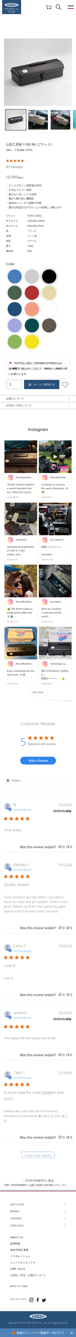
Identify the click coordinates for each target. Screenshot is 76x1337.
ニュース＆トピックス (22, 1262)
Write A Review (38, 761)
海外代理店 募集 (19, 1250)
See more (38, 692)
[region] (38, 1332)
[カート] (49, 7)
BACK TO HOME (18, 1286)
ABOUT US (16, 1237)
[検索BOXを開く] (58, 7)
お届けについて (15, 398)
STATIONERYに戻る (39, 1180)
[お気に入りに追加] (65, 385)
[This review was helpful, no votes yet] (60, 847)
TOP (6, 1185)
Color (10, 264)
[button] (14, 276)
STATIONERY (19, 1185)
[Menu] (71, 7)
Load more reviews (38, 1155)
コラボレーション (20, 1256)
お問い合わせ (17, 1269)
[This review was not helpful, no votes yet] (67, 847)
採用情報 (15, 1243)
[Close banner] (71, 1332)
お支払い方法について (18, 405)
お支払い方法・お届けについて (28, 1275)
